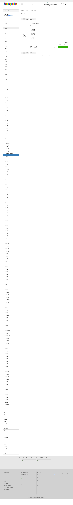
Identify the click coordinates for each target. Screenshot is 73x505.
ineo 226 (6, 112)
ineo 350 (6, 135)
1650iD (6, 41)
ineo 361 (6, 140)
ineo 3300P (6, 130)
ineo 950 (6, 240)
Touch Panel (8, 158)
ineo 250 (6, 117)
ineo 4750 (6, 197)
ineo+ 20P (6, 258)
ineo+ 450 (6, 346)
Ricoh (5, 439)
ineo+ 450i (6, 348)
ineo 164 (6, 99)
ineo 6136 (6, 218)
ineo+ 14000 (7, 251)
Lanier (5, 421)
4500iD (6, 74)
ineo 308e (6, 128)
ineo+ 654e (7, 387)
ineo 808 (6, 236)
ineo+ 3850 (7, 328)
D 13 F (6, 82)
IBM (4, 414)
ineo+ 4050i (7, 340)
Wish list (67, 0)
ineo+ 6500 (7, 379)
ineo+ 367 (6, 325)
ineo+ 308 (6, 289)
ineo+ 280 (6, 277)
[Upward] (70, 503)
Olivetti (5, 435)
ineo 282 (6, 120)
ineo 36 (6, 136)
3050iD (6, 66)
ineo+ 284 (6, 279)
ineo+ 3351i (7, 305)
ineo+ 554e (7, 368)
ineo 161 (6, 95)
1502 (6, 38)
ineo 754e (6, 233)
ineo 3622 (6, 159)
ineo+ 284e (7, 281)
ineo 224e (6, 110)
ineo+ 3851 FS (7, 335)
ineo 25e (6, 118)
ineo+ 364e (7, 323)
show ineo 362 (8, 143)
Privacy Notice (6, 489)
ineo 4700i (6, 192)
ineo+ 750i (6, 394)
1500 (6, 35)
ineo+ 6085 (7, 374)
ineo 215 (6, 105)
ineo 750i (6, 228)
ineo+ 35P (6, 317)
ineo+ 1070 (7, 245)
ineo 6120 (6, 217)
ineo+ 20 (6, 253)
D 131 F (6, 84)
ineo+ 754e (7, 397)
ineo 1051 (6, 87)
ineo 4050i (6, 174)
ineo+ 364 (6, 322)
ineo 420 (6, 179)
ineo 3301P (6, 131)
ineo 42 (6, 177)
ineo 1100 (6, 90)
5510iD (6, 76)
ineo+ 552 (6, 364)
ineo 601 (6, 215)
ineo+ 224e (7, 263)
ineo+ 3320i (7, 299)
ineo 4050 (6, 172)
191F (6, 49)
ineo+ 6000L (7, 373)
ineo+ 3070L (7, 287)
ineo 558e (6, 212)
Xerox (5, 453)
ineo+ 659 (6, 391)
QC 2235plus (7, 404)
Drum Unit (7, 148)
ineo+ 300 (6, 284)
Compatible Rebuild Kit (34, 23)
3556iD (6, 72)
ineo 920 (6, 238)
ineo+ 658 (6, 389)
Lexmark (5, 423)
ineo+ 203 (6, 256)
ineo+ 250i (6, 269)
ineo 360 (6, 138)
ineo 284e (6, 123)
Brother (5, 19)
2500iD (6, 56)
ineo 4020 (6, 171)
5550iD (6, 77)
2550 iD (6, 59)
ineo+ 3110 (7, 294)
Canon (5, 21)
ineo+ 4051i (7, 341)
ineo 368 (6, 166)
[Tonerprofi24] (11, 4)
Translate (11, 15)
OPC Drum (7, 151)
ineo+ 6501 (7, 381)
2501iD (6, 58)
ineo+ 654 (6, 386)
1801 (6, 43)
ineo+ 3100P (7, 292)
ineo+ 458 (6, 356)
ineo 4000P (6, 169)
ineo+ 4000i (7, 338)
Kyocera (5, 419)
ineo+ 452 (6, 351)
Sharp (5, 444)
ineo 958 (6, 241)
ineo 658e (6, 225)
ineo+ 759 (6, 399)
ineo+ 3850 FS (7, 330)
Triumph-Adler (6, 448)
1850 (6, 48)
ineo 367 (6, 164)
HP (4, 412)
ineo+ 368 (6, 327)
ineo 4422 (6, 186)
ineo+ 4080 (7, 345)
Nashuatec (6, 428)
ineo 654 (6, 222)
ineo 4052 (6, 176)
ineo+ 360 (6, 318)
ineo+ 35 (6, 307)
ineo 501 (6, 204)
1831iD (6, 46)
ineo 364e (6, 163)
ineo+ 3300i (7, 297)
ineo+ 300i (6, 286)
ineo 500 (6, 200)
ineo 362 (6, 141)
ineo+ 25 (6, 266)
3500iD (6, 67)
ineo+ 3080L (7, 291)
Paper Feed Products (9, 153)
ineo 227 (6, 113)
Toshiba (5, 446)
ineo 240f (6, 115)
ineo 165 (6, 100)
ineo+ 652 (6, 384)
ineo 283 (6, 122)
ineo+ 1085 (7, 246)
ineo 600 (6, 213)
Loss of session (6, 474)
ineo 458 (6, 189)
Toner (7, 156)
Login (63, 0)
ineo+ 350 (6, 309)
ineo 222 (6, 107)
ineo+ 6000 (7, 371)
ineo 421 (6, 181)
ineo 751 (6, 230)
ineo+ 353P (7, 315)
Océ (4, 430)
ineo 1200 (6, 92)
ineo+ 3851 (7, 333)
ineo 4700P (6, 194)
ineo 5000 (6, 202)
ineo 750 (6, 227)
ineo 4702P (6, 195)
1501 (6, 36)
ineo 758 (6, 235)
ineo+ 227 (6, 264)
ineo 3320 (6, 133)
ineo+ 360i (6, 320)
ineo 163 (6, 97)
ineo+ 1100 (7, 248)
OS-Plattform (6, 483)
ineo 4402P (6, 184)
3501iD (6, 69)
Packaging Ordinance (7, 485)
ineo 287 (6, 125)
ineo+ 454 (6, 353)
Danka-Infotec (6, 23)
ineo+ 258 (6, 276)
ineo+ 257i (6, 274)
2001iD (6, 51)
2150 (6, 54)
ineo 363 (6, 161)
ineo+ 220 (6, 259)
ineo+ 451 (6, 350)
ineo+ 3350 (7, 300)
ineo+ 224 (6, 261)
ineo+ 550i (6, 363)
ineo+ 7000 (7, 392)
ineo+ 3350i (7, 302)
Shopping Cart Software (33, 497)
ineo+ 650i (6, 382)
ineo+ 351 (6, 312)
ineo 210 (6, 102)
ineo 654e (6, 223)
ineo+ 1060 (7, 243)
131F (6, 31)
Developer (7, 146)
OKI (4, 432)
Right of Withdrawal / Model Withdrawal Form (10, 480)
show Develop (7, 30)
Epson (5, 407)
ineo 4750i (6, 199)
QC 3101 (6, 405)
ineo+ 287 (6, 282)
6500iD (6, 79)
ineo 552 (6, 207)
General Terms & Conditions (8, 487)
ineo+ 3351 (7, 304)
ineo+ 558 (6, 369)
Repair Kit (7, 154)
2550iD (6, 61)
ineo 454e (6, 187)
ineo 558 (6, 210)
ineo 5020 (6, 205)
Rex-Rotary (6, 437)
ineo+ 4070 (7, 343)
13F (5, 33)
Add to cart (63, 47)
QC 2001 (6, 402)
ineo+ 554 (6, 366)
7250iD (6, 81)
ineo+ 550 (6, 358)
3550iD (6, 71)
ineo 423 (6, 182)
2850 (6, 64)
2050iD (6, 53)
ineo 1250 (6, 94)
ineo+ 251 (6, 271)
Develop (5, 28)
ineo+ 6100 (7, 376)
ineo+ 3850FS (7, 332)
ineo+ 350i (6, 310)
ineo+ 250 (6, 268)
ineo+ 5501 (7, 361)
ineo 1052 (6, 89)
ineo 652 (6, 220)
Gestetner (5, 410)
